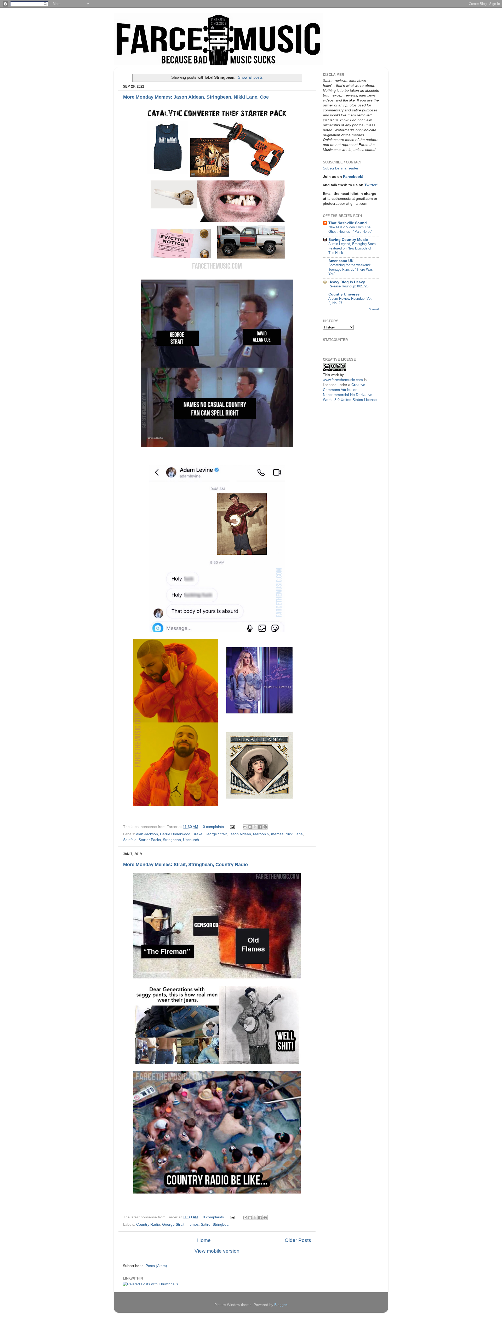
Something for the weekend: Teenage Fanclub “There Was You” (350, 269)
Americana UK (340, 261)
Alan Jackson (147, 834)
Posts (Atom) (156, 1266)
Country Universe (344, 294)
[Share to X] (255, 827)
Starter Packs (150, 840)
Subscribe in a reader (340, 168)
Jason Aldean (240, 834)
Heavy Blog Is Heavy (346, 282)
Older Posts (298, 1240)
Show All (374, 309)
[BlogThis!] (250, 827)
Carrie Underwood (175, 834)
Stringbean (172, 840)
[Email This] (245, 827)
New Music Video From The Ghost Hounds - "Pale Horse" (350, 229)
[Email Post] (232, 827)
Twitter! (371, 185)
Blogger (280, 1305)
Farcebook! (353, 177)
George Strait (215, 834)
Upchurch (191, 840)
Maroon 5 (261, 834)
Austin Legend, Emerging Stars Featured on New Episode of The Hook (352, 248)
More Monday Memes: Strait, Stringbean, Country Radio (185, 864)
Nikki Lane (294, 834)
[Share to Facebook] (260, 827)
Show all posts (250, 77)
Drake (197, 834)
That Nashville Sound (347, 223)
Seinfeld (129, 840)
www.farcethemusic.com (343, 380)
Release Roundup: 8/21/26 (348, 286)
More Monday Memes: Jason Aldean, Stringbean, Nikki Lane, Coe (196, 97)
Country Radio (148, 1224)
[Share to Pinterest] (265, 827)
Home (204, 1240)
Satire (205, 1224)
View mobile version (217, 1251)
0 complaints (213, 827)
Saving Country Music (348, 240)
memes (277, 834)
